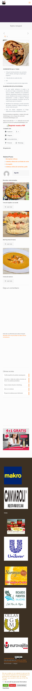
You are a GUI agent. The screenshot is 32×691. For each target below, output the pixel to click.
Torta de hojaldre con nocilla (10, 202)
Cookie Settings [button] (21, 685)
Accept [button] (5, 685)
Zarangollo (9, 164)
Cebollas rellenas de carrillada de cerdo (17, 161)
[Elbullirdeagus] (3, 2)
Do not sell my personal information (16, 682)
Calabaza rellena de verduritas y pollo (16, 166)
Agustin (16, 173)
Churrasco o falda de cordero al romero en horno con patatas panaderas (15, 379)
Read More (6, 688)
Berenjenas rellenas (11, 159)
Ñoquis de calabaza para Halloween (13, 393)
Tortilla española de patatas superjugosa (14, 375)
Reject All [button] (12, 685)
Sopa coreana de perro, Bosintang (13, 385)
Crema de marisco (8, 276)
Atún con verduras (9, 389)
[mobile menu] (29, 2)
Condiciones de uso (9, 658)
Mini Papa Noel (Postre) (9, 239)
